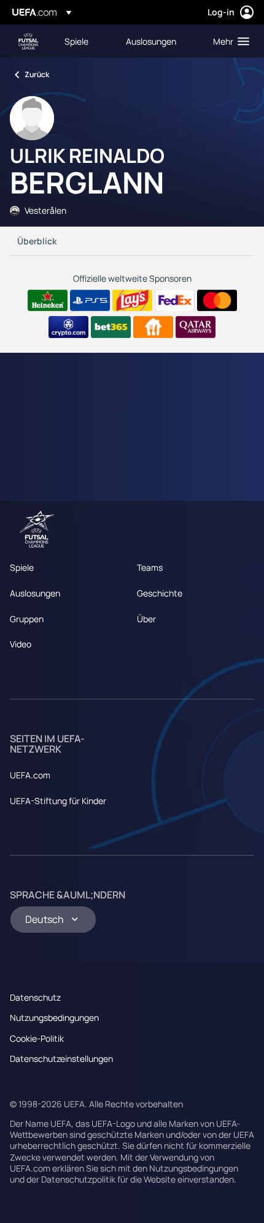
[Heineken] (48, 301)
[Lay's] (132, 301)
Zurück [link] (37, 74)
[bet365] (111, 327)
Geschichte (159, 593)
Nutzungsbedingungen (54, 1017)
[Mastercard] (217, 301)
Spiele (22, 567)
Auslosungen (35, 593)
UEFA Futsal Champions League (28, 41)
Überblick (36, 241)
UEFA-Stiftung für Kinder (58, 801)
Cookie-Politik (37, 1038)
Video (20, 644)
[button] (228, 41)
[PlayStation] (90, 301)
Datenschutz (35, 997)
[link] (76, 41)
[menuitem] (84, 41)
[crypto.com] (68, 327)
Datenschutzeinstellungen (61, 1058)
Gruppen (27, 619)
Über (146, 619)
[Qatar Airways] (195, 327)
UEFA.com (30, 775)
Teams (150, 567)
